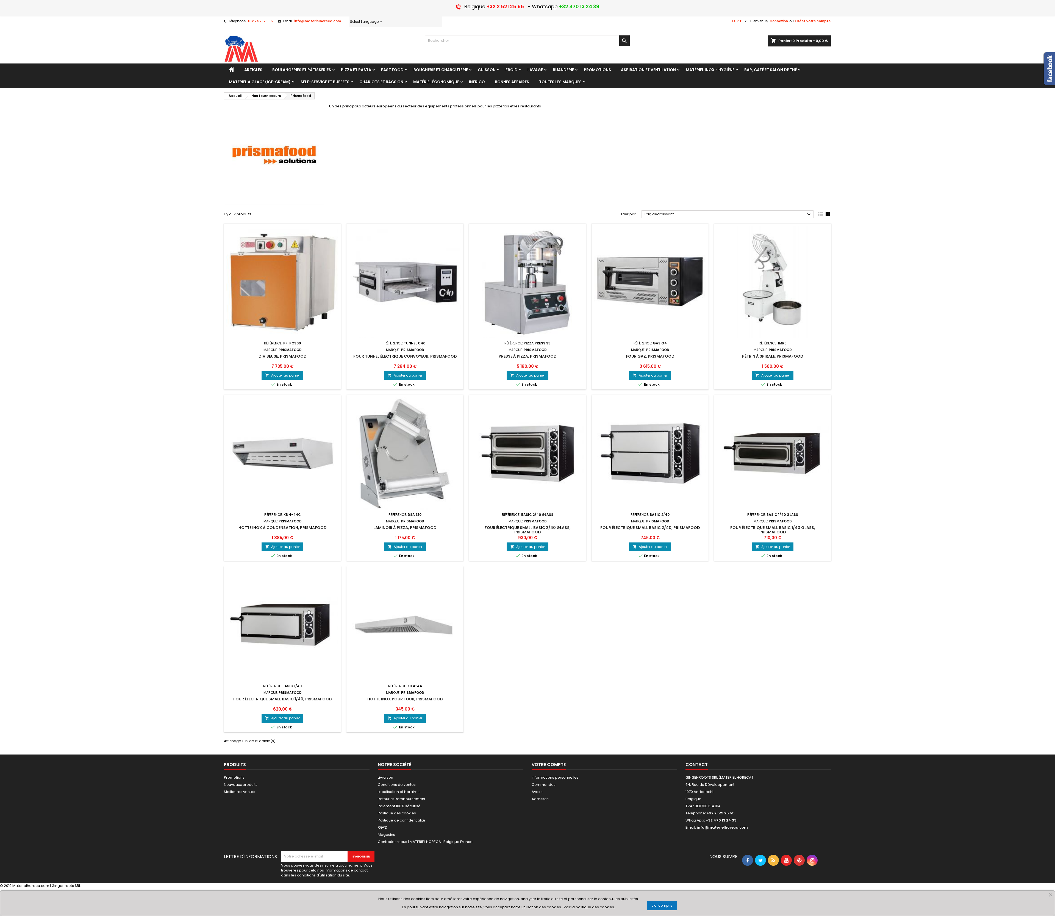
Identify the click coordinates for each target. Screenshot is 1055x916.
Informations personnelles (555, 777)
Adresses (540, 798)
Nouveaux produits (240, 784)
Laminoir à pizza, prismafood (405, 527)
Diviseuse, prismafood (283, 356)
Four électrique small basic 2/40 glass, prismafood (528, 530)
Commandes (544, 784)
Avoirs (537, 791)
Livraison (385, 777)
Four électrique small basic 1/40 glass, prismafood (772, 530)
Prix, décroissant (728, 214)
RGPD (382, 827)
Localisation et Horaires (399, 791)
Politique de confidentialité (401, 820)
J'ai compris (662, 905)
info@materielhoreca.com (317, 21)
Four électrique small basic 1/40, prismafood (282, 699)
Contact (696, 764)
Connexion (779, 21)
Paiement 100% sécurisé (399, 806)
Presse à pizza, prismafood (528, 356)
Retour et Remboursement (401, 798)
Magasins (386, 834)
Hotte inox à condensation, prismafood (282, 527)
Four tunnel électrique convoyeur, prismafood (405, 356)
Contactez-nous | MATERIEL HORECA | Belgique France (425, 841)
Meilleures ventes (239, 791)
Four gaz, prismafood (650, 356)
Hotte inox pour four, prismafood (405, 699)
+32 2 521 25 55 (260, 21)
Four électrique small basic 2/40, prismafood (650, 527)
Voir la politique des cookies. (589, 907)
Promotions (234, 777)
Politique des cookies (397, 813)
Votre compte (549, 764)
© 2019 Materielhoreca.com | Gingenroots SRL (40, 885)
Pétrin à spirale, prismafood (772, 356)
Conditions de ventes (397, 784)
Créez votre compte (813, 21)
